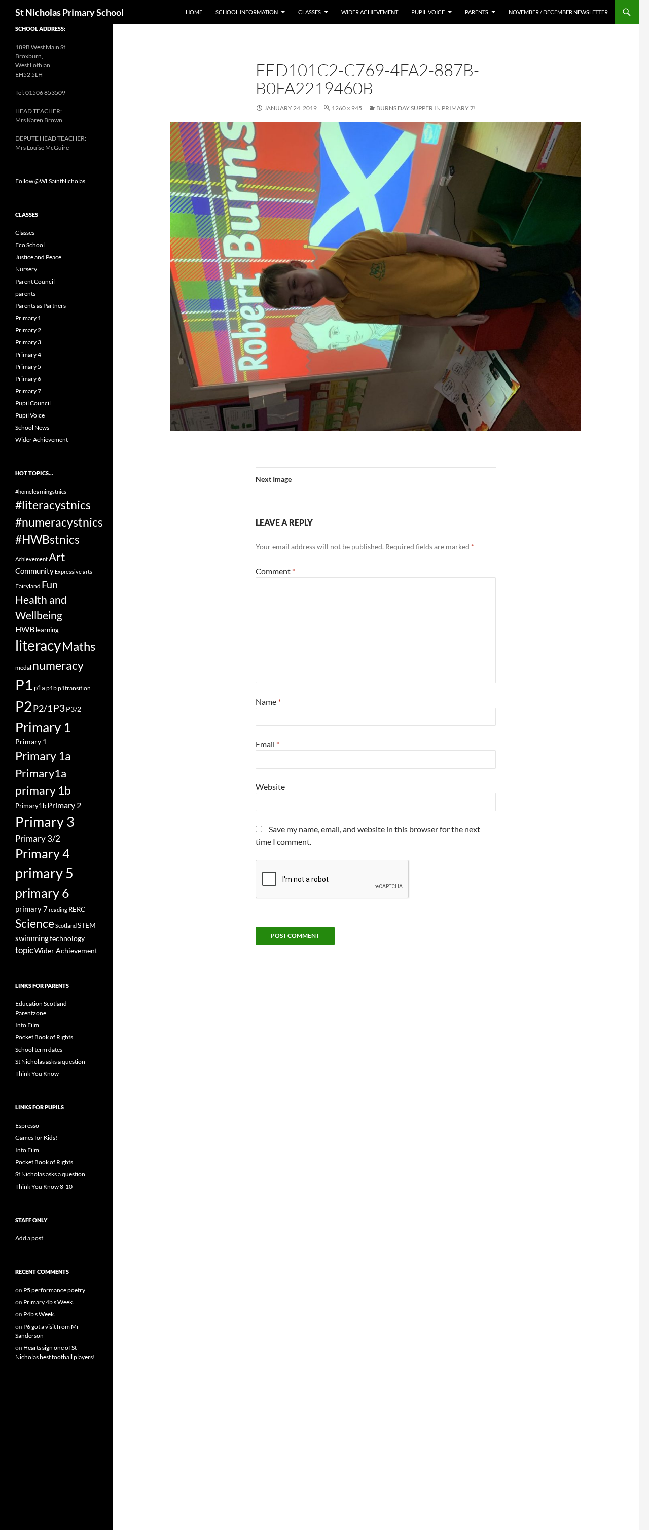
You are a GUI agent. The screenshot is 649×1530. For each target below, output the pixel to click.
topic (24, 950)
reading (58, 909)
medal (23, 667)
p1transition (74, 688)
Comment (275, 571)
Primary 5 (28, 366)
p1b (51, 688)
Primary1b (30, 806)
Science (34, 923)
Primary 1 (28, 318)
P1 (24, 684)
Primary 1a (43, 756)
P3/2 (73, 709)
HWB (24, 629)
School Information (246, 12)
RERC (76, 909)
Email (267, 744)
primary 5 (44, 873)
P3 (59, 708)
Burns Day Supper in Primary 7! (426, 108)
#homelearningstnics (40, 491)
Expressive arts (73, 571)
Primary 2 (28, 330)
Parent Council (35, 281)
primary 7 (31, 908)
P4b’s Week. (39, 1314)
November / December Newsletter (558, 12)
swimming (32, 938)
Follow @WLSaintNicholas (50, 181)
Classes (309, 12)
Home (194, 12)
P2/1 (42, 708)
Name (268, 701)
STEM (87, 925)
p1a (39, 688)
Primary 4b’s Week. (48, 1302)
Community (34, 570)
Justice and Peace (38, 257)
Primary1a (40, 773)
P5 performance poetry (54, 1290)
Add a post (29, 1238)
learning (47, 629)
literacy (38, 645)
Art (57, 557)
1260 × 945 (347, 108)
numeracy (58, 665)
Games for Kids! (36, 1137)
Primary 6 (28, 378)
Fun (50, 584)
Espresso (27, 1125)
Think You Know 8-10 (44, 1186)
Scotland (66, 925)
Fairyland (28, 586)
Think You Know (37, 1073)
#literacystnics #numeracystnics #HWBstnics (59, 522)
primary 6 (42, 892)
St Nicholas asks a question (50, 1061)
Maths (78, 646)
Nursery (26, 269)
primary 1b (43, 790)
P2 (23, 706)
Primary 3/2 (37, 838)
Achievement (31, 558)
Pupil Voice (428, 12)
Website (270, 786)
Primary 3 (28, 342)
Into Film (27, 1025)
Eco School (30, 245)
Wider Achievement (369, 12)
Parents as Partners (40, 305)
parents (25, 293)
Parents (476, 12)
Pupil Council (33, 403)
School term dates (38, 1049)
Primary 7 (28, 391)
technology (67, 938)
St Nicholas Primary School (69, 12)
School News (32, 427)
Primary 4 (28, 354)
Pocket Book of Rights (44, 1037)
